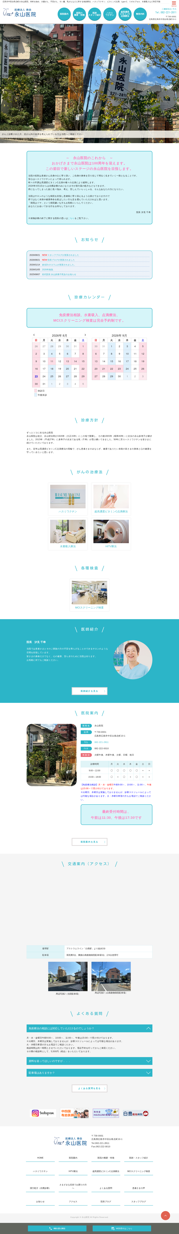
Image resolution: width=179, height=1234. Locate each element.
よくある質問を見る (89, 1088)
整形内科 (140, 14)
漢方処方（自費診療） (40, 1188)
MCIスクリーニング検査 (138, 1171)
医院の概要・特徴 (79, 14)
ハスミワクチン (110, 14)
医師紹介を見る (89, 691)
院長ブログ (106, 1201)
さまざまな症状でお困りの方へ (73, 1186)
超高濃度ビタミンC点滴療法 (125, 14)
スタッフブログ (138, 1201)
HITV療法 (73, 1171)
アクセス (73, 1201)
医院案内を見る (89, 842)
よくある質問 (106, 1188)
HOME (40, 1158)
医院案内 (64, 14)
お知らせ (40, 1201)
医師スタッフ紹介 (94, 14)
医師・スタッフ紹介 (138, 1158)
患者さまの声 (138, 1188)
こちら (71, 218)
